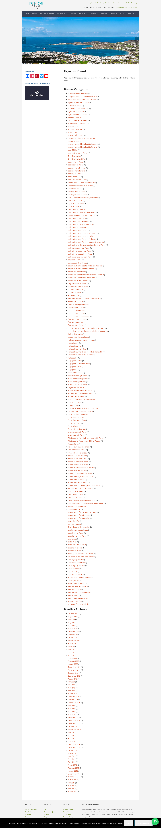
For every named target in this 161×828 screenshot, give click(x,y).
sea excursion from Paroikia (78, 518)
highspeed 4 (72, 358)
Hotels (65, 809)
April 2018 (72, 762)
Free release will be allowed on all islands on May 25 (88, 331)
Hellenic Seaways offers (77, 349)
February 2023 (73, 631)
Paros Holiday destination (78, 414)
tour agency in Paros (76, 559)
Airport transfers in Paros (77, 120)
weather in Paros (74, 589)
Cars (45, 809)
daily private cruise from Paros (79, 251)
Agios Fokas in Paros (76, 111)
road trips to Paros (75, 497)
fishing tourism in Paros (77, 319)
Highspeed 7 (72, 370)
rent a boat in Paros (75, 491)
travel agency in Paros (76, 565)
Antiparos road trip (75, 129)
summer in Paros (74, 551)
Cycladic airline (73, 206)
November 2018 (74, 747)
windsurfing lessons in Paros (79, 592)
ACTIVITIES (73, 14)
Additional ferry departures (78, 108)
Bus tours (29, 817)
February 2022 (73, 661)
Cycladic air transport (76, 203)
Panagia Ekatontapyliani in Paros (80, 411)
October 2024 (73, 613)
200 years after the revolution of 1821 (82, 96)
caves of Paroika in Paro (77, 180)
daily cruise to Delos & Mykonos (80, 224)
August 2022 (73, 643)
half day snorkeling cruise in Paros (81, 340)
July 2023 (71, 619)
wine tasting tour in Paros (78, 598)
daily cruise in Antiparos (77, 218)
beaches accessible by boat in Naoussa (83, 144)
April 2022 (72, 655)
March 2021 (72, 694)
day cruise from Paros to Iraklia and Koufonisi (85, 266)
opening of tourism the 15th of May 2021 (84, 408)
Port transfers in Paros (76, 450)
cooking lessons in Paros (77, 194)
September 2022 (74, 640)
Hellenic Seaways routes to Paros (81, 355)
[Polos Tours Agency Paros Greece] (36, 5)
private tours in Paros (76, 479)
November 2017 (74, 777)
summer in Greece (75, 548)
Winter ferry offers (75, 601)
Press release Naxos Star (77, 453)
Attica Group (73, 132)
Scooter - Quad (50, 812)
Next (137, 40)
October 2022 (73, 637)
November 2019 (74, 723)
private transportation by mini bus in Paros (84, 485)
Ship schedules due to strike (78, 527)
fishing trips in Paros (75, 325)
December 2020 (74, 703)
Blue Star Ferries (74, 156)
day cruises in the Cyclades (78, 281)
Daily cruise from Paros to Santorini (81, 215)
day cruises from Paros (77, 272)
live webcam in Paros (76, 396)
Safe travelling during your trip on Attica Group (85, 503)
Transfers (67, 814)
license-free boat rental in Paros (80, 390)
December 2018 (74, 744)
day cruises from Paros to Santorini (81, 277)
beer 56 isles (73, 150)
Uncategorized (73, 580)
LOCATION (104, 14)
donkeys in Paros (74, 292)
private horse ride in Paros (78, 464)
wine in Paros (73, 595)
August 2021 (73, 679)
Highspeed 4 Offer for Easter (79, 364)
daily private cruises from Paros (80, 254)
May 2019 (72, 735)
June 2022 (72, 649)
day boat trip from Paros (77, 263)
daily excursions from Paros (78, 248)
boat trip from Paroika (76, 171)
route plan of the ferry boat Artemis (81, 500)
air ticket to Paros (75, 117)
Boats (46, 814)
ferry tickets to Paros (76, 313)
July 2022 (71, 646)
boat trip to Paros (75, 174)
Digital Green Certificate (77, 283)
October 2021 (73, 673)
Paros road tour (74, 423)
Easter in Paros (74, 295)
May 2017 (72, 786)
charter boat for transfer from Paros (82, 182)
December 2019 (74, 720)
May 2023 (72, 622)
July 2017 (71, 783)
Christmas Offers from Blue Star (80, 186)
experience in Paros (75, 301)
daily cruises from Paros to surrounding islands (86, 242)
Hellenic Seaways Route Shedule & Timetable (85, 352)
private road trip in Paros (77, 471)
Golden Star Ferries (75, 334)
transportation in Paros (77, 562)
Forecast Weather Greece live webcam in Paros (86, 328)
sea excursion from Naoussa (79, 515)
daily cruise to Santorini (77, 227)
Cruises (28, 814)
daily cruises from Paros (77, 230)
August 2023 (73, 616)
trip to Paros (73, 571)
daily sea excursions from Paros (80, 257)
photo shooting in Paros (77, 432)
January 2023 (73, 634)
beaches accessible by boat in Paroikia (82, 147)
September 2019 (74, 729)
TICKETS (34, 14)
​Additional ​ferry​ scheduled (78, 604)
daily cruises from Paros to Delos (80, 236)
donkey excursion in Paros (78, 286)
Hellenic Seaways (74, 346)
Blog (122, 14)
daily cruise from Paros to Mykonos (81, 212)
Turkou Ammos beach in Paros (80, 577)
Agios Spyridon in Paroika (77, 114)
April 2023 (72, 625)
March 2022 (72, 658)
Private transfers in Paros (77, 482)
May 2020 (72, 708)
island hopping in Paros (77, 381)
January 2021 (73, 699)
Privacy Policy (68, 817)
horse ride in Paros (75, 372)
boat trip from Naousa (76, 168)
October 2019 (73, 726)
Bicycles (47, 817)
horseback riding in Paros (77, 376)
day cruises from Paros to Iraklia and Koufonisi (86, 275)
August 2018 (73, 753)
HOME (27, 14)
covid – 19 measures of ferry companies (83, 197)
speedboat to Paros (75, 533)
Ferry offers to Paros (76, 307)
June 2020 (72, 705)
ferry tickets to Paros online (78, 316)
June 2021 (72, 685)
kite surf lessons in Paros (77, 384)
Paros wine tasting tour (77, 429)
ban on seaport (74, 141)
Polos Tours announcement (78, 447)
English (91, 3)
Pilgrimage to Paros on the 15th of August (84, 441)
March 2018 (72, 765)
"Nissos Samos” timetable (78, 94)
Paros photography (75, 417)
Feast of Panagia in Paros (78, 304)
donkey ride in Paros (76, 289)
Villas (71, 809)
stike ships (72, 539)
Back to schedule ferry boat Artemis (81, 138)
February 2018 (73, 768)
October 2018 (73, 750)
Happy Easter (73, 343)
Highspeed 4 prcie (75, 367)
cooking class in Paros (76, 191)
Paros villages (73, 426)
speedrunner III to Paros (77, 536)
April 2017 (72, 789)
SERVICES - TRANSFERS (47, 14)
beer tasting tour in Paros (77, 153)
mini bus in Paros (74, 402)
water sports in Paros (76, 583)
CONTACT (114, 14)
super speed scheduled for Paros (80, 554)
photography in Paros (76, 435)
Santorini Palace (74, 509)
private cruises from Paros (78, 462)
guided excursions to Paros (78, 337)
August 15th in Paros (76, 135)
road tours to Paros (75, 494)
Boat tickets (30, 812)
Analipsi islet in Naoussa (77, 123)
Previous (24, 40)
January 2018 (73, 771)
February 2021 (73, 697)
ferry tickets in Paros (76, 310)
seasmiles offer (74, 521)
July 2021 (71, 682)
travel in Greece (74, 568)
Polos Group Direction (103, 3)
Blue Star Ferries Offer (76, 159)
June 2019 (72, 732)
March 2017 (72, 792)
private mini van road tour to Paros (81, 467)
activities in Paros (74, 105)
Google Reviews (118, 3)
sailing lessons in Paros (77, 506)
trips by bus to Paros (76, 574)
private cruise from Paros (77, 459)
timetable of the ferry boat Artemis (81, 557)
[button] (155, 821)
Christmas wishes (74, 188)
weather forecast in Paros (78, 586)
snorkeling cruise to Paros (78, 530)
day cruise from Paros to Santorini (81, 269)
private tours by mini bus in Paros (80, 476)
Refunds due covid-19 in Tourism (80, 488)
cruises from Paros (75, 200)
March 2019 (72, 741)
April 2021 (72, 691)
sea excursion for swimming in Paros (82, 512)
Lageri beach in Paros (76, 387)
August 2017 (73, 780)
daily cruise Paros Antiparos (78, 221)
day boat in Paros (74, 260)
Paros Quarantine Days (77, 420)
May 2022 (72, 652)
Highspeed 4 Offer (75, 361)
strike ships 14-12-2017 (77, 545)
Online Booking (131, 3)
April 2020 (72, 711)
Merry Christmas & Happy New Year (82, 399)
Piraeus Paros (73, 444)
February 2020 (73, 717)
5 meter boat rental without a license (82, 99)
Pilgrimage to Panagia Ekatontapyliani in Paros (85, 438)
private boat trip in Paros (77, 456)
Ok (129, 823)
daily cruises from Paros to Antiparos (82, 233)
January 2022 (73, 664)
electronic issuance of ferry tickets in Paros (84, 298)
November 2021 (74, 670)
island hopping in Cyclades (78, 378)
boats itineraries (74, 177)
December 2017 (74, 774)
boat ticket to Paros (75, 165)
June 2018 (72, 756)
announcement (74, 126)
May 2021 (72, 688)
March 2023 (72, 628)
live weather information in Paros (80, 393)
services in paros (74, 524)
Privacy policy (143, 823)
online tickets (73, 405)
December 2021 (74, 667)
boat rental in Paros (75, 162)
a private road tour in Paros (78, 102)
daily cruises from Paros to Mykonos (82, 239)
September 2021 (74, 676)
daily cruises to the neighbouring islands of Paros (86, 245)
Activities (66, 812)
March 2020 (72, 714)
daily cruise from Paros (77, 209)
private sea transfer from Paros (80, 473)
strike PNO (72, 542)
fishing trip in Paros (75, 322)
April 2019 (72, 738)
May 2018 (72, 759)
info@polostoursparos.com (127, 7)
